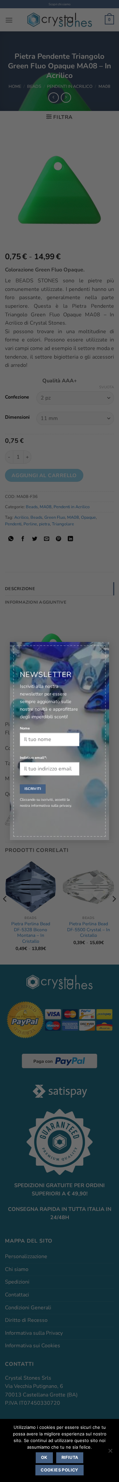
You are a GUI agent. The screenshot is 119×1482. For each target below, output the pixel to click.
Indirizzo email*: (33, 758)
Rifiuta (69, 1457)
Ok (44, 1457)
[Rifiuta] (110, 1452)
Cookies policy (59, 1469)
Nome (25, 728)
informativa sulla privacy (51, 805)
